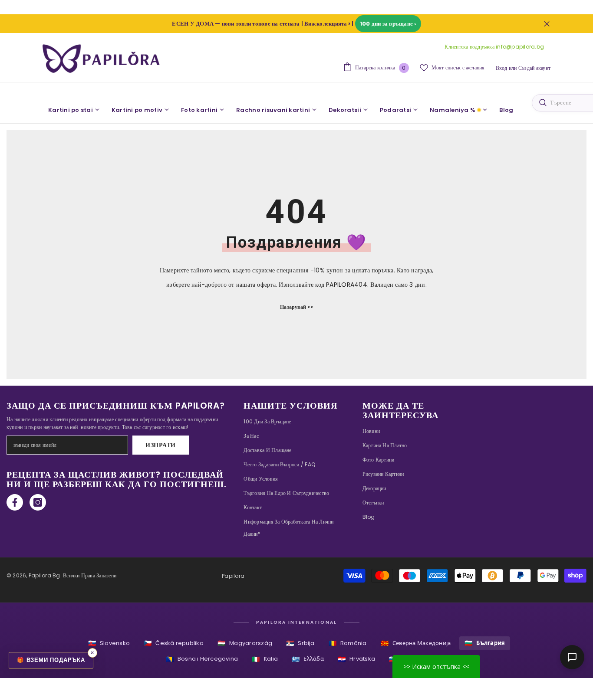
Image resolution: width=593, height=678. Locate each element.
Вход (501, 68)
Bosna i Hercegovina (202, 659)
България (485, 643)
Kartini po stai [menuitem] (70, 110)
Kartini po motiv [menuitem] (137, 110)
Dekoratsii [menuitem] (345, 110)
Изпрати (160, 445)
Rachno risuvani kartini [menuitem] (273, 110)
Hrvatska (356, 659)
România (348, 643)
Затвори (546, 23)
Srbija (300, 643)
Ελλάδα (308, 659)
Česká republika (174, 643)
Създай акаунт (534, 68)
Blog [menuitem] (506, 110)
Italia (265, 659)
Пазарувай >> (296, 307)
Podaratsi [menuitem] (395, 110)
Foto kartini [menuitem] (199, 110)
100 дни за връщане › (388, 24)
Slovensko (109, 643)
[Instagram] (38, 502)
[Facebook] (15, 502)
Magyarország (244, 643)
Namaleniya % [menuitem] (452, 110)
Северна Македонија (416, 643)
